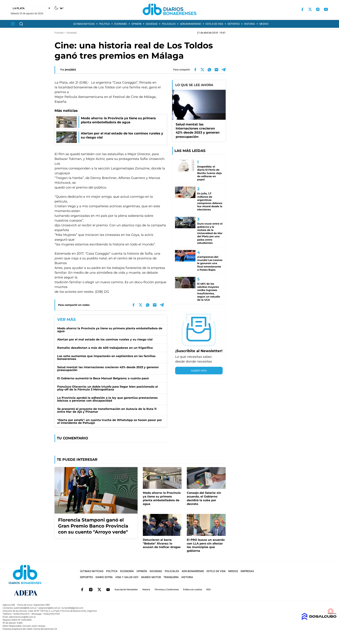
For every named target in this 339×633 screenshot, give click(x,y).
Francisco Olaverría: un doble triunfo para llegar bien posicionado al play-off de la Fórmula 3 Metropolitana (107, 388)
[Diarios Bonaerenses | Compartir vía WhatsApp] (209, 69)
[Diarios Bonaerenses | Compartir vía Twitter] (202, 69)
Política (104, 23)
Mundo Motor (151, 577)
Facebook (82, 589)
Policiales (169, 23)
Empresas (247, 571)
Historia (249, 23)
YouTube (108, 589)
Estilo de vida (214, 23)
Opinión (136, 23)
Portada (59, 32)
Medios (263, 23)
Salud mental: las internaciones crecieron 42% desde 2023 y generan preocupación (108, 369)
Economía (120, 23)
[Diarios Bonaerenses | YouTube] (325, 9)
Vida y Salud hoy (127, 577)
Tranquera (171, 577)
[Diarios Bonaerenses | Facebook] (302, 9)
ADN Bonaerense (190, 23)
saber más (199, 370)
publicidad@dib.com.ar (25, 607)
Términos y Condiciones (166, 589)
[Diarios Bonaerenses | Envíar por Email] (216, 69)
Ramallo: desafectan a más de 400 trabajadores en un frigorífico (105, 347)
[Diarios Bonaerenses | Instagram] (318, 9)
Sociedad (151, 23)
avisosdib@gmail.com (72, 607)
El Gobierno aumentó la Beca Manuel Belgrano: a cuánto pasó (103, 378)
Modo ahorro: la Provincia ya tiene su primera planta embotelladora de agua (109, 330)
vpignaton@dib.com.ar (49, 607)
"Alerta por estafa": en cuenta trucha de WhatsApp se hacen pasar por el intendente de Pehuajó (109, 421)
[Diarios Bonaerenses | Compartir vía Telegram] (223, 69)
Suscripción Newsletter (126, 589)
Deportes (234, 23)
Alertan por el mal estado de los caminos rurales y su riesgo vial (105, 339)
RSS (208, 589)
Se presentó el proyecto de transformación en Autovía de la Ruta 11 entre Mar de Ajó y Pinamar (106, 410)
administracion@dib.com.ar (22, 617)
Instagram (91, 589)
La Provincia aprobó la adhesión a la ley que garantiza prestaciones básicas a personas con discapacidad (107, 399)
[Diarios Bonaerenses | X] (310, 9)
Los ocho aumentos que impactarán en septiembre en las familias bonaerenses (106, 357)
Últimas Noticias (84, 23)
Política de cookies (192, 589)
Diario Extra (104, 577)
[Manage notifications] (331, 611)
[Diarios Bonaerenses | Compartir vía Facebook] (195, 69)
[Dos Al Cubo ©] (319, 619)
